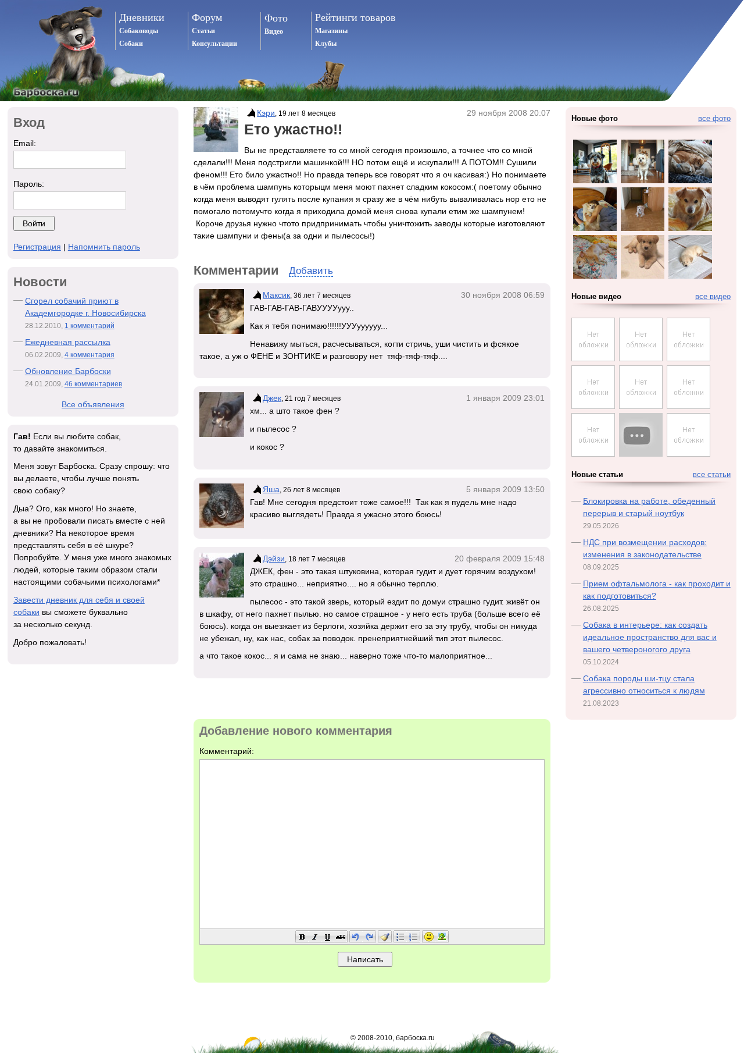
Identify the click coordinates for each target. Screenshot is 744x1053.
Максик (276, 295)
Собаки (131, 44)
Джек (272, 398)
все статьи (712, 475)
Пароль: (28, 183)
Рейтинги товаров (355, 17)
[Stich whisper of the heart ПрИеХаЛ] (688, 358)
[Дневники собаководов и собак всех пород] (54, 50)
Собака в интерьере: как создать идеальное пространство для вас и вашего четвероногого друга (650, 637)
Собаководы (138, 31)
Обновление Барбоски (68, 371)
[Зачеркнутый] (340, 936)
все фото (714, 119)
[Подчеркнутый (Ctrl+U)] (327, 936)
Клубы (326, 44)
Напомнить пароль (104, 246)
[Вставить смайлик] (429, 936)
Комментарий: (226, 751)
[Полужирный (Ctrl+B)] (302, 936)
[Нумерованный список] (413, 936)
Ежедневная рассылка (67, 342)
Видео (273, 31)
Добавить (311, 270)
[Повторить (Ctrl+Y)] (369, 936)
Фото (276, 18)
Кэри (266, 113)
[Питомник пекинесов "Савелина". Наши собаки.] (593, 453)
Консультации (214, 44)
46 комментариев (93, 384)
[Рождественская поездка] (593, 406)
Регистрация (37, 246)
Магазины (331, 31)
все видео (713, 297)
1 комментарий (90, 326)
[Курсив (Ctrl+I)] (315, 936)
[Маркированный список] (400, 936)
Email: (24, 143)
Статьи (203, 31)
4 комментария (90, 355)
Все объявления (93, 404)
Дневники (141, 17)
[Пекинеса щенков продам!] (688, 406)
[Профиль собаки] (250, 113)
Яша (271, 489)
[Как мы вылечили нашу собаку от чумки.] (641, 358)
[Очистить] (384, 936)
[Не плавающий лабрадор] (641, 435)
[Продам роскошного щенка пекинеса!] (641, 406)
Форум (207, 17)
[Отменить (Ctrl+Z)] (356, 936)
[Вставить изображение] (441, 936)
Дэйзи (274, 558)
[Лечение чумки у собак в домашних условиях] (593, 358)
